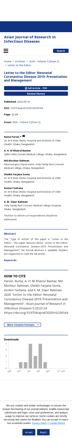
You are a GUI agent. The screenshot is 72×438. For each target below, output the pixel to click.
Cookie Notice (57, 423)
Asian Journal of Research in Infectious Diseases (30, 39)
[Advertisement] (36, 10)
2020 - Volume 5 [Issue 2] (44, 61)
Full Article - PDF (37, 88)
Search (61, 50)
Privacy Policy (39, 423)
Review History (36, 93)
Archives (20, 61)
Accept (29, 432)
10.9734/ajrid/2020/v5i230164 (26, 108)
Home (7, 61)
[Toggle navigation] (5, 51)
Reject (43, 432)
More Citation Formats (21, 324)
